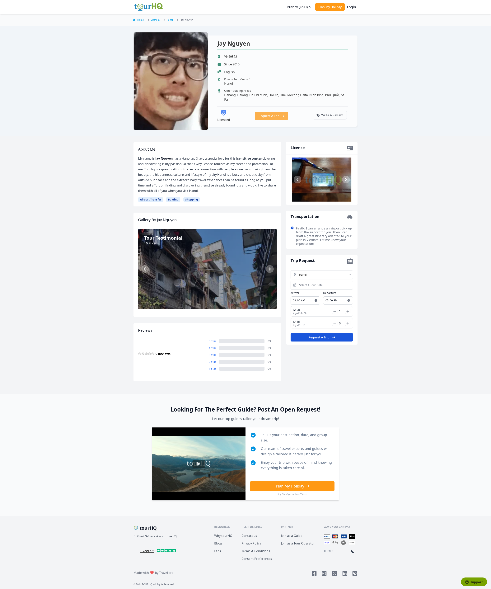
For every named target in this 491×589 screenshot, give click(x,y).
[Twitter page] (334, 573)
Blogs (218, 543)
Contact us (249, 536)
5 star (212, 341)
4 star (212, 348)
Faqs (217, 551)
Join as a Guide (291, 536)
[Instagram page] (324, 573)
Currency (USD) (295, 7)
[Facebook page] (314, 573)
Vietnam (155, 19)
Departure (329, 293)
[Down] (334, 311)
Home (140, 19)
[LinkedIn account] (345, 573)
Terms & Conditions (255, 551)
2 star (212, 362)
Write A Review (332, 115)
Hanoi (169, 19)
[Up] (347, 311)
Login (351, 7)
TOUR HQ (147, 584)
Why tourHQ (223, 536)
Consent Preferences (256, 559)
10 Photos (209, 301)
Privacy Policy (251, 543)
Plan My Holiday (330, 7)
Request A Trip (269, 116)
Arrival (295, 293)
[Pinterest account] (355, 573)
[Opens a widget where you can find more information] (474, 582)
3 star (212, 355)
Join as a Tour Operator (298, 543)
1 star (212, 368)
